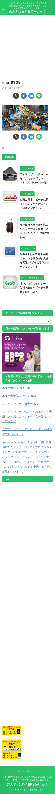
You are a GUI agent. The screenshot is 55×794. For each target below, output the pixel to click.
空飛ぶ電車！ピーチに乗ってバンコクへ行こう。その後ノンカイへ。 (34, 203)
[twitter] (16, 96)
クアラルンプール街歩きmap (20, 403)
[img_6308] (31, 96)
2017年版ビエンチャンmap (19, 395)
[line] (39, 96)
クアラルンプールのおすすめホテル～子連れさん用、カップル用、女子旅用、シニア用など (27, 416)
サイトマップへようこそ (27, 771)
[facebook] (24, 96)
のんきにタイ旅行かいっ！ (27, 11)
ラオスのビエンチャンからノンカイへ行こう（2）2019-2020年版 (34, 178)
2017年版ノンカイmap (16, 387)
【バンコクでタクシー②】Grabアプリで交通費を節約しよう (34, 287)
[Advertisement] (27, 44)
